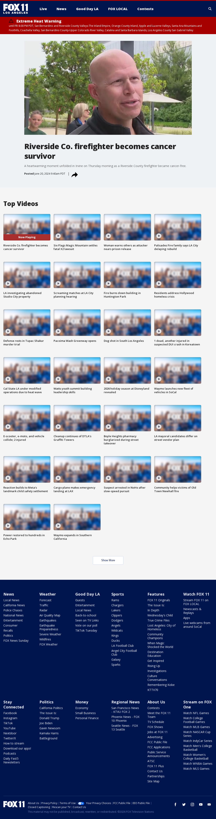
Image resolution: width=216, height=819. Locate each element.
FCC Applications (158, 747)
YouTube (9, 728)
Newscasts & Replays (192, 611)
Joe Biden (46, 723)
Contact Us (155, 771)
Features (155, 594)
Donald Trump (49, 718)
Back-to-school (85, 615)
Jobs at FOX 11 (157, 732)
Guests (80, 600)
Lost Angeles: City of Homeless (161, 627)
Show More (108, 560)
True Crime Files (158, 620)
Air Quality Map (49, 615)
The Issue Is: (156, 605)
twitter (184, 804)
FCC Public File (157, 742)
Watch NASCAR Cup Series (197, 734)
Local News (11, 600)
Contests (153, 708)
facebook (175, 804)
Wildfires (45, 639)
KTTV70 (152, 690)
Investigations (156, 671)
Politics (8, 635)
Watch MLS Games (196, 769)
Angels (115, 625)
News (8, 594)
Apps (186, 618)
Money (81, 701)
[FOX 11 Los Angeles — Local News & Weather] (17, 9)
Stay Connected (13, 704)
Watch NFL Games (196, 713)
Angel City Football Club (124, 652)
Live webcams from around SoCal (196, 625)
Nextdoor (9, 733)
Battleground (48, 738)
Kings (115, 635)
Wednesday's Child (160, 615)
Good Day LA (87, 594)
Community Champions (155, 636)
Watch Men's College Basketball (197, 748)
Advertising (154, 737)
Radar (43, 610)
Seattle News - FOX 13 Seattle (124, 727)
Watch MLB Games (196, 727)
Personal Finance (87, 718)
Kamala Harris (49, 733)
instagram (192, 804)
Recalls (8, 630)
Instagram (10, 718)
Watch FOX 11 (196, 594)
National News (13, 615)
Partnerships (156, 776)
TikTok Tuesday (86, 630)
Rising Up (153, 666)
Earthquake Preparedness (48, 627)
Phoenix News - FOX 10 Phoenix (125, 719)
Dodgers (117, 620)
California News (14, 605)
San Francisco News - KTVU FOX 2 (125, 710)
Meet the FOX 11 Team (159, 715)
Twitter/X (9, 738)
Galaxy (115, 659)
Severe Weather (50, 634)
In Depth (153, 610)
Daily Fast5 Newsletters (11, 760)
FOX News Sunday (15, 641)
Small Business (85, 713)
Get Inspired (155, 661)
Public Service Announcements (158, 754)
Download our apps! (17, 748)
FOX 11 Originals (158, 600)
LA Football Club (122, 646)
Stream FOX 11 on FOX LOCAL (195, 602)
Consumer (10, 625)
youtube (200, 804)
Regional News (125, 701)
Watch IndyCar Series (197, 741)
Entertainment (13, 620)
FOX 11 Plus (155, 766)
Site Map (153, 781)
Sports (117, 594)
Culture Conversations (157, 678)
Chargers (117, 605)
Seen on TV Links (87, 620)
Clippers (116, 615)
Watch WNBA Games (197, 764)
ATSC (151, 761)
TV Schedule (155, 722)
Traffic (43, 605)
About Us (156, 701)
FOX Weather (48, 644)
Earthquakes (47, 620)
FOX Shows (155, 727)
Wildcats (117, 630)
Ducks (115, 641)
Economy (81, 708)
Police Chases (12, 610)
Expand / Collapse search (210, 9)
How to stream (13, 743)
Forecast (45, 600)
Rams (115, 600)
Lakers (115, 610)
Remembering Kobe (161, 685)
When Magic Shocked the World (160, 645)
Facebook (10, 713)
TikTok (8, 723)
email (209, 804)
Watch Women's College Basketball (195, 756)
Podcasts (9, 753)
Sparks (115, 665)
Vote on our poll (86, 625)
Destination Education (155, 654)
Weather (47, 594)
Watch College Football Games (194, 720)
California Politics (51, 708)
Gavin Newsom (49, 728)
